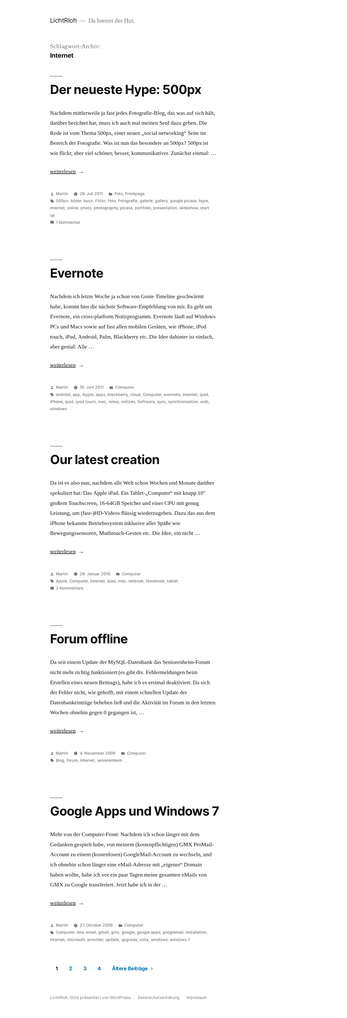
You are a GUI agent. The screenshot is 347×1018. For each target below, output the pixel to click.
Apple (87, 394)
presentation (165, 207)
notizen (128, 401)
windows (58, 408)
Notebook (155, 581)
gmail (103, 932)
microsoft (76, 939)
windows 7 (180, 939)
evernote (172, 394)
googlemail (173, 932)
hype (203, 200)
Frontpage (135, 193)
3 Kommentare (69, 588)
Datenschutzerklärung (159, 997)
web (204, 401)
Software (146, 401)
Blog (60, 760)
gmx (115, 932)
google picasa (183, 200)
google (128, 932)
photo (86, 207)
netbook (136, 581)
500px (62, 200)
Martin (62, 193)
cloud (135, 394)
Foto (119, 193)
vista (144, 939)
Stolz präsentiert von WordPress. (101, 997)
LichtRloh (63, 20)
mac (102, 401)
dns (80, 932)
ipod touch (86, 401)
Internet (57, 207)
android (63, 394)
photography (106, 207)
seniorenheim (109, 760)
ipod (69, 401)
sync (161, 401)
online (72, 207)
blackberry (117, 394)
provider (95, 939)
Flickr (100, 200)
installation (196, 932)
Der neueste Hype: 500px (125, 89)
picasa (126, 207)
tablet (172, 581)
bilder (76, 200)
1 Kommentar (68, 222)
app (76, 394)
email (91, 932)
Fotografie (127, 200)
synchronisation (183, 401)
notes (113, 401)
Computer (124, 387)
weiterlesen (63, 171)
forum (72, 760)
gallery (161, 200)
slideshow (188, 207)
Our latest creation (105, 459)
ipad (204, 394)
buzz (88, 200)
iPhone (56, 401)
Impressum (196, 997)
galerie (146, 200)
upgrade (129, 939)
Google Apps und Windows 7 (134, 811)
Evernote (76, 273)
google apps (148, 932)
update (112, 939)
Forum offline (89, 638)
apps (100, 394)
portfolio (143, 207)
